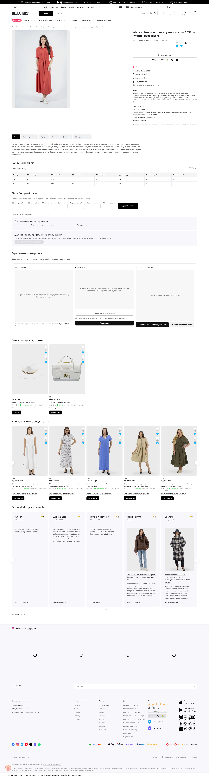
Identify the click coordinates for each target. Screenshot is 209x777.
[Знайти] (155, 13)
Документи (103, 730)
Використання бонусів (132, 712)
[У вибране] (181, 43)
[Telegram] (22, 744)
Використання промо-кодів (133, 716)
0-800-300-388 (123, 7)
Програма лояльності (131, 723)
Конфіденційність (182, 757)
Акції (76, 709)
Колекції (77, 716)
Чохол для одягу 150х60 (34, 775)
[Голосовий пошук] (151, 13)
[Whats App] (39, 744)
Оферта (194, 757)
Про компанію (104, 705)
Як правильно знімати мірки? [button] (22, 214)
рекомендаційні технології (52, 764)
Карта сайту (128, 737)
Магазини (102, 709)
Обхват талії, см (34, 203)
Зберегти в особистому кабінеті (152, 325)
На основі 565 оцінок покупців (157, 712)
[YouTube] (26, 744)
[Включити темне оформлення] (196, 7)
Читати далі (90, 770)
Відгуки (44, 137)
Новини (102, 716)
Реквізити (127, 733)
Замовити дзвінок (137, 7)
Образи (77, 719)
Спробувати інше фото (182, 325)
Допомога (127, 701)
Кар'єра (102, 723)
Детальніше (55, 412)
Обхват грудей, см (19, 203)
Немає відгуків (144, 40)
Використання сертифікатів (134, 719)
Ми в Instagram (25, 628)
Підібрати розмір (128, 206)
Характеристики (29, 137)
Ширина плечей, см (77, 203)
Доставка (66, 137)
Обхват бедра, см (109, 203)
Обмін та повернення (131, 709)
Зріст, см (61, 203)
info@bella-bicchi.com (20, 709)
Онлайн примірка (130, 726)
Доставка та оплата (130, 705)
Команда (102, 712)
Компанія (102, 701)
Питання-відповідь (130, 730)
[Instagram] (17, 744)
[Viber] (35, 744)
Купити (16, 412)
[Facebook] (13, 744)
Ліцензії (102, 726)
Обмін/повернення (82, 137)
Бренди (77, 712)
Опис (16, 137)
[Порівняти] (177, 43)
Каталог (77, 705)
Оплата (54, 137)
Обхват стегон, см (49, 203)
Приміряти (104, 323)
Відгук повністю (21, 602)
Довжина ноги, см (94, 203)
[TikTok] (30, 744)
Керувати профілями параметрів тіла (29, 242)
